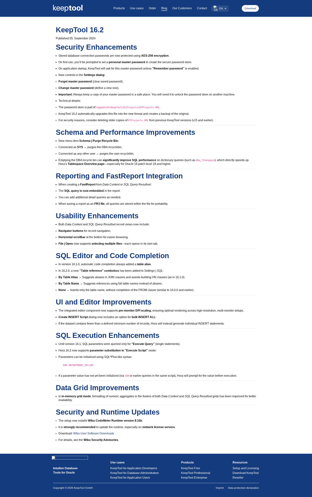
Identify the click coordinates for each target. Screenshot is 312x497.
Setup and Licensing (246, 468)
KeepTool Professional (195, 472)
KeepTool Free (190, 468)
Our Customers (182, 8)
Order (152, 8)
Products (119, 8)
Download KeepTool (246, 472)
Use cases (137, 8)
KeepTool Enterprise (194, 477)
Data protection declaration (243, 487)
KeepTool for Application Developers (133, 468)
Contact (202, 8)
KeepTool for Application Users (130, 477)
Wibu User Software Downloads (93, 433)
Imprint (220, 487)
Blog (164, 8)
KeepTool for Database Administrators (134, 472)
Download (250, 8)
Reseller (238, 477)
